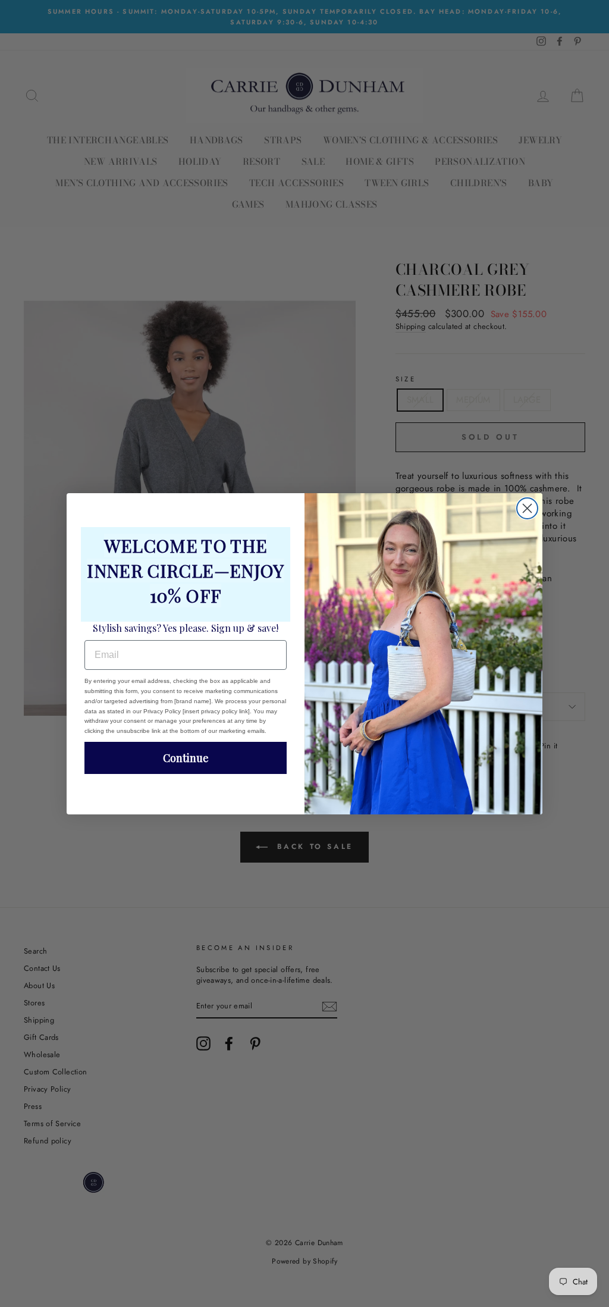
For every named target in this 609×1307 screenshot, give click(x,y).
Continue (186, 758)
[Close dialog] (527, 508)
